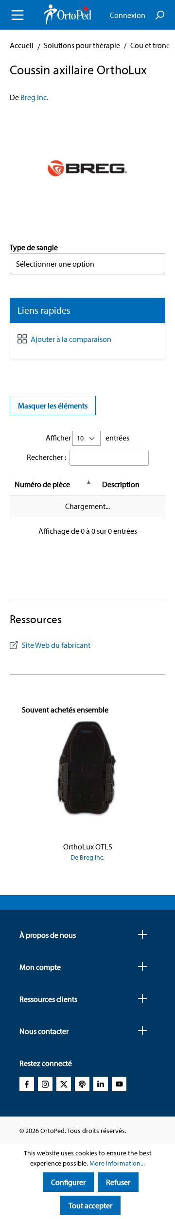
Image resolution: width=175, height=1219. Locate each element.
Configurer (68, 1182)
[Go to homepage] (67, 15)
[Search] (159, 15)
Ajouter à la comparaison (71, 339)
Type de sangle (34, 247)
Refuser (118, 1182)
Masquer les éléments (53, 405)
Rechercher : (46, 457)
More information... (117, 1163)
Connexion (127, 15)
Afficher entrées (87, 437)
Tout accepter (90, 1205)
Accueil (22, 45)
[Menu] (17, 15)
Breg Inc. (34, 97)
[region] (87, 167)
